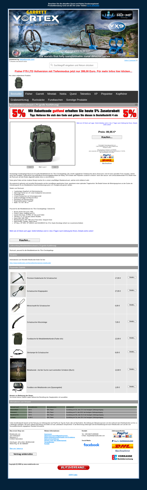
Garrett (40, 93)
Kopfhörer (121, 93)
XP (96, 93)
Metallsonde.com (27, 59)
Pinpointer (106, 93)
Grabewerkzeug (20, 99)
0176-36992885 (93, 6)
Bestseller (16, 93)
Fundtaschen (55, 99)
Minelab (51, 93)
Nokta (63, 93)
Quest (73, 93)
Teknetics (85, 93)
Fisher (28, 93)
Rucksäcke (38, 99)
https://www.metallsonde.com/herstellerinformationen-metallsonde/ (30, 263)
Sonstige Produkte (76, 99)
